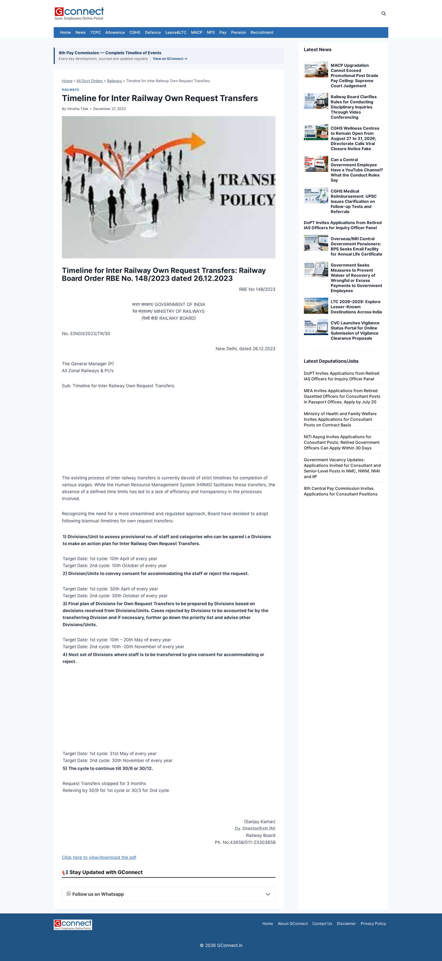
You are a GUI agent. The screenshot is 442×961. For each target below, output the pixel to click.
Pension (238, 32)
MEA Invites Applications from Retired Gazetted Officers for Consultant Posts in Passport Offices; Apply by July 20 (342, 396)
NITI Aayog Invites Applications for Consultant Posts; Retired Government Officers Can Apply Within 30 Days (342, 442)
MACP (196, 32)
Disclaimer (346, 923)
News (80, 32)
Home (65, 32)
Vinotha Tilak (77, 109)
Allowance (115, 32)
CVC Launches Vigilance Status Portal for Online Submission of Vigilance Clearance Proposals (355, 330)
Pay (223, 32)
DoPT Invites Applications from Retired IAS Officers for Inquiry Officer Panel (343, 225)
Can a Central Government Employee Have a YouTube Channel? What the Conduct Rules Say (357, 170)
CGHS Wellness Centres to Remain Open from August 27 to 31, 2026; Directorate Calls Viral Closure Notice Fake (355, 138)
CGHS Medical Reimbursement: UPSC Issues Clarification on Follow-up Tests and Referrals (354, 201)
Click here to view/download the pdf (99, 857)
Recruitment (262, 32)
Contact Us (322, 923)
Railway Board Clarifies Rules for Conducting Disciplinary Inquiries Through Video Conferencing (354, 107)
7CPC (95, 32)
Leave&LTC (175, 32)
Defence (153, 32)
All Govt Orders (89, 81)
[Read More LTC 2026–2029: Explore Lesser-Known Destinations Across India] (316, 306)
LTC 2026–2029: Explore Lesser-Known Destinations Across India (356, 306)
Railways (114, 81)
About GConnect (293, 923)
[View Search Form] (383, 13)
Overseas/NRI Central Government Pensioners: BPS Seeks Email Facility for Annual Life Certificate (356, 246)
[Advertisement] (283, 13)
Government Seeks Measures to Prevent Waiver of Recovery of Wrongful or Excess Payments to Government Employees (356, 277)
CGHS (134, 32)
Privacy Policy (373, 923)
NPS (211, 32)
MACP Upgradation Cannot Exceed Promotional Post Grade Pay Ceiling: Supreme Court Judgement (354, 75)
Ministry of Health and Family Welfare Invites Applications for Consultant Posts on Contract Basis (340, 419)
